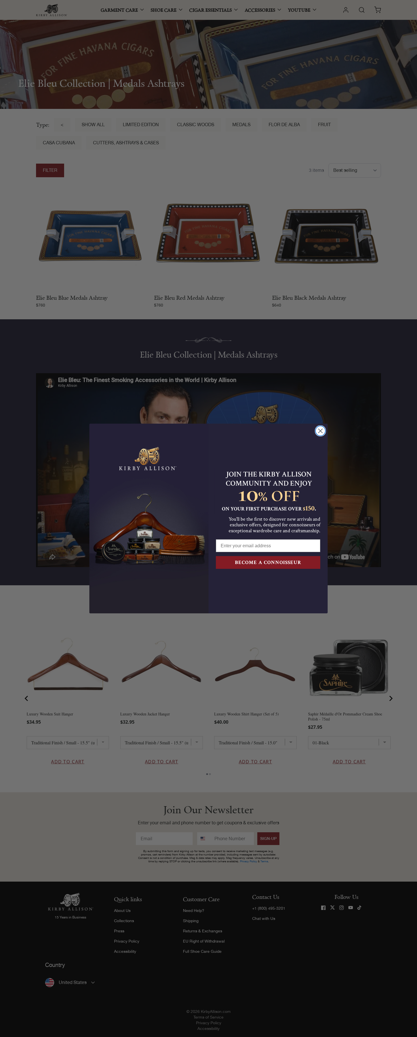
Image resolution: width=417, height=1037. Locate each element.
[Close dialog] (320, 431)
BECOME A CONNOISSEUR (268, 562)
